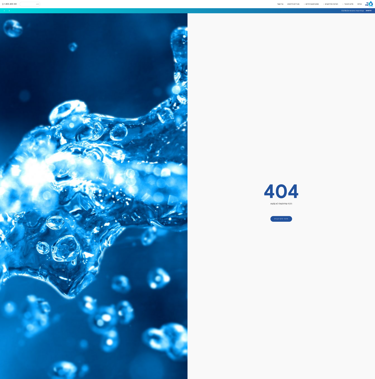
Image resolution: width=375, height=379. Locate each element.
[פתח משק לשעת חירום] (304, 4)
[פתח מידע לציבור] (343, 4)
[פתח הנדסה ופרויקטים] (324, 4)
